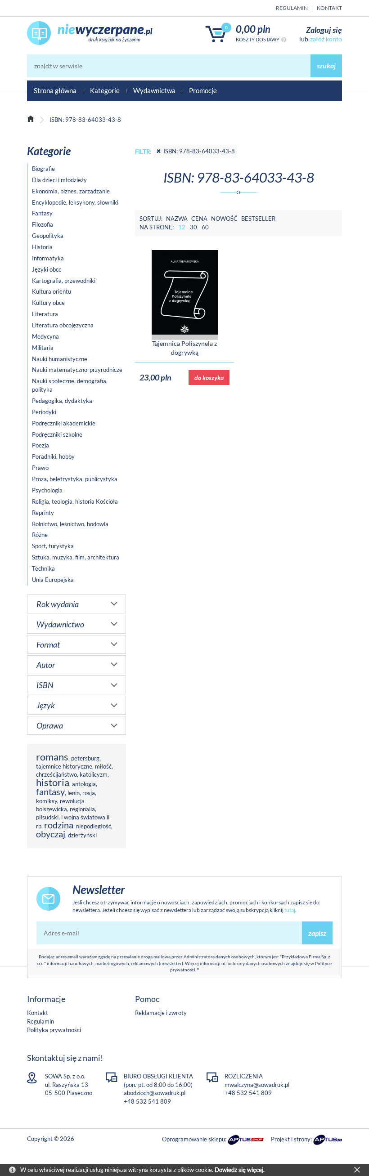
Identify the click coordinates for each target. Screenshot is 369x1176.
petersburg (85, 758)
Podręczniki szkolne (57, 434)
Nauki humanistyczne (59, 358)
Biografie (43, 168)
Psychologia (47, 490)
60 (205, 227)
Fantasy (42, 213)
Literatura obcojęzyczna (63, 325)
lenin (74, 792)
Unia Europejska (53, 579)
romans (52, 757)
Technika (43, 568)
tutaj (289, 910)
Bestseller (258, 218)
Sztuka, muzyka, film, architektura (75, 557)
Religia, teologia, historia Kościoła (75, 501)
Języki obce (47, 269)
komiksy (46, 801)
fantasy (50, 792)
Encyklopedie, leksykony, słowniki (75, 202)
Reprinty (43, 512)
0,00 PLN (253, 29)
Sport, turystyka (53, 546)
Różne (40, 534)
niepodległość (93, 826)
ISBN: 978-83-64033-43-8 (199, 151)
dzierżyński (82, 835)
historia (52, 782)
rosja (88, 792)
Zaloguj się (324, 30)
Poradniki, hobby (53, 456)
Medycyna (45, 336)
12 (181, 227)
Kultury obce (48, 302)
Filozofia (42, 224)
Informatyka (48, 258)
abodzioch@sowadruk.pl (154, 1092)
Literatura (45, 313)
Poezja (40, 445)
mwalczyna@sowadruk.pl (257, 1084)
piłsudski (47, 817)
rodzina (58, 825)
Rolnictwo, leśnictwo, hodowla (70, 524)
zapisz (317, 933)
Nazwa (177, 218)
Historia (42, 246)
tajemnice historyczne (64, 766)
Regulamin (292, 7)
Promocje (203, 90)
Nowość (224, 218)
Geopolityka (47, 235)
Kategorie (105, 90)
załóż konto (326, 39)
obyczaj (50, 834)
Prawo (40, 467)
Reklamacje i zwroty (161, 1012)
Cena (199, 218)
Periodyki (44, 412)
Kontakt (329, 7)
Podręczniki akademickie (63, 423)
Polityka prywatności (54, 1029)
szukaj (326, 65)
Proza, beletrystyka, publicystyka (74, 479)
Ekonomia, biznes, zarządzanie (71, 191)
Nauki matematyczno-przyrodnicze (77, 369)
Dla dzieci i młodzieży (59, 179)
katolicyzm (94, 774)
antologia (84, 783)
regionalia (82, 809)
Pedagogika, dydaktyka (62, 400)
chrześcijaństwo (56, 774)
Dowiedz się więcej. (240, 1169)
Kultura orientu (51, 291)
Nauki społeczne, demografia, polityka (70, 385)
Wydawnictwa (154, 90)
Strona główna (55, 90)
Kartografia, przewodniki (63, 280)
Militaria (43, 347)
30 (193, 227)
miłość (103, 766)
